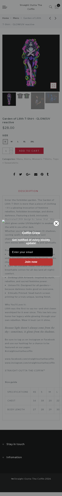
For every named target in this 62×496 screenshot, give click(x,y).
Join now (31, 261)
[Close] (56, 223)
